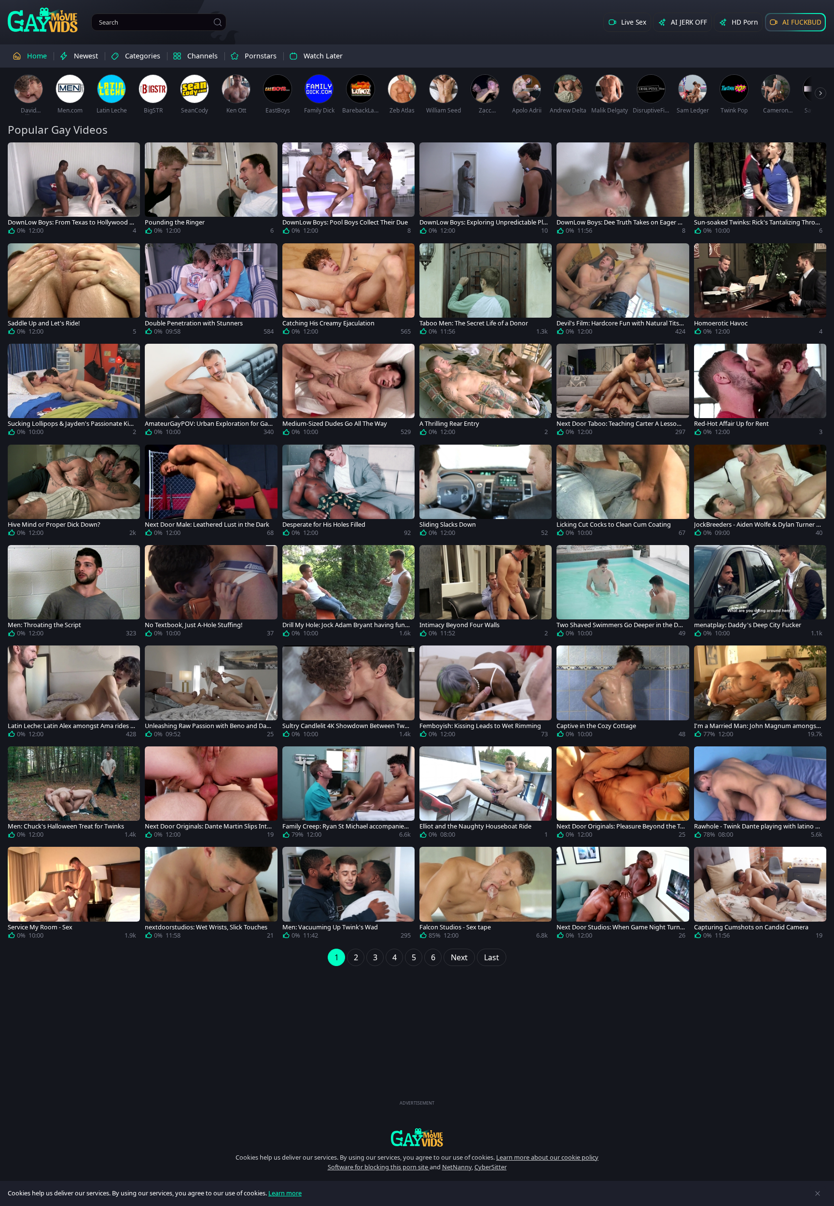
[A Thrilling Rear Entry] (485, 391)
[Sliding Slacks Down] (485, 492)
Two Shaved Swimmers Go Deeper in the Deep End (620, 625)
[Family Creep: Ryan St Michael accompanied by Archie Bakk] (348, 794)
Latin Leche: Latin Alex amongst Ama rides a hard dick (71, 725)
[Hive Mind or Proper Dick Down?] (74, 492)
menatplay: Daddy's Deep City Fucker (747, 625)
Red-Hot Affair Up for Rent (731, 423)
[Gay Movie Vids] (43, 19)
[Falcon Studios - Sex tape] (485, 894)
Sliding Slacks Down (447, 524)
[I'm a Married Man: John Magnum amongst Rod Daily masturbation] (760, 693)
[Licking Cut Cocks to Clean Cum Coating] (622, 492)
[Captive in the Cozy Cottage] (622, 693)
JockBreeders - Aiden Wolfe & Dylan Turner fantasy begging (757, 524)
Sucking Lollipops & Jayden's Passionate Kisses (71, 423)
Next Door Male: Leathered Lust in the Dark (207, 524)
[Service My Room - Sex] (74, 894)
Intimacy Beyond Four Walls (459, 625)
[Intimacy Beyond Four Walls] (485, 593)
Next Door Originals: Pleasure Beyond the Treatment (619, 826)
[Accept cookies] (817, 1193)
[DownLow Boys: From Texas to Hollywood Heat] (74, 190)
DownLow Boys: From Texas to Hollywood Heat (71, 222)
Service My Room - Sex (40, 927)
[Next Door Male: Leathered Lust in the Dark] (211, 492)
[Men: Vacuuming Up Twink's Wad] (348, 894)
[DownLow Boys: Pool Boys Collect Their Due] (348, 190)
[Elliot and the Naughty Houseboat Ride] (485, 794)
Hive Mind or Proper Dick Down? (54, 524)
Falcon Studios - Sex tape (455, 927)
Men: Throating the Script (44, 625)
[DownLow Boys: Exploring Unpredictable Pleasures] (485, 190)
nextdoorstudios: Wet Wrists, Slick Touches (206, 927)
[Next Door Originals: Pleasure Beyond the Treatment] (622, 794)
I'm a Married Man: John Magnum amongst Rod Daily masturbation (756, 725)
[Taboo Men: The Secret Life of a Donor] (485, 291)
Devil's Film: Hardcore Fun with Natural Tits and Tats (620, 323)
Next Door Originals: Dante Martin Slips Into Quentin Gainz (208, 826)
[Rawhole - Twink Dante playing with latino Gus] (760, 794)
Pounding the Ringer (175, 222)
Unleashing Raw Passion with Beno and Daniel (208, 725)
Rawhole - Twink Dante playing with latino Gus (757, 826)
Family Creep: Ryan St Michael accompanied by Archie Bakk (345, 826)
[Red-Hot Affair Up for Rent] (760, 391)
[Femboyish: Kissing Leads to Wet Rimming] (485, 693)
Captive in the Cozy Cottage (596, 725)
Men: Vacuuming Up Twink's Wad (330, 927)
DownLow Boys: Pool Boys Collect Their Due (345, 222)
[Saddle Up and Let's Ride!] (74, 291)
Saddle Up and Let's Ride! (44, 323)
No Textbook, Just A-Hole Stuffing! (193, 625)
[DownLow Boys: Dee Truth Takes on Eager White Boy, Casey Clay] (622, 190)
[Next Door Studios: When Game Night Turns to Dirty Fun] (622, 894)
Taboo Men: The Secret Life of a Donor (473, 323)
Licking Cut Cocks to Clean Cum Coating (613, 524)
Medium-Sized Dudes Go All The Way (334, 423)
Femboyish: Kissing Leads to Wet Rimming (480, 725)
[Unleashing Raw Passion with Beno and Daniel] (211, 693)
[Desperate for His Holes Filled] (348, 492)
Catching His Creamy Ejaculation (328, 323)
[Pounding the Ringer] (211, 190)
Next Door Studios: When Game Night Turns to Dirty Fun (619, 927)
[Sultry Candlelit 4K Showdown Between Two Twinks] (348, 693)
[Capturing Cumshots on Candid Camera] (760, 894)
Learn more (285, 1193)
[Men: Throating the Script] (74, 593)
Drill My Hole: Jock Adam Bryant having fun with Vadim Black (343, 625)
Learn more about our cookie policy (547, 1157)
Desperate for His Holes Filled (323, 524)
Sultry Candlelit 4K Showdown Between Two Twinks (345, 725)
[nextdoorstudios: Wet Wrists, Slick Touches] (211, 894)
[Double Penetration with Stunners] (211, 291)
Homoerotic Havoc (721, 323)
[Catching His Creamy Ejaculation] (348, 291)
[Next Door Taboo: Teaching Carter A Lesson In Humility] (622, 391)
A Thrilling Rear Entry (449, 423)
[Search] (217, 22)
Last (491, 957)
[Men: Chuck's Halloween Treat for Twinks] (74, 794)
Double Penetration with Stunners (194, 323)
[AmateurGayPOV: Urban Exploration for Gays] (211, 391)
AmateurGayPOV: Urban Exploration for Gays (208, 423)
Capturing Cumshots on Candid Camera (751, 927)
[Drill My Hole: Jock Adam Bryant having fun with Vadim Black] (348, 593)
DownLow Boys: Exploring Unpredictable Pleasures (482, 222)
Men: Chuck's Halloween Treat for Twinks (66, 826)
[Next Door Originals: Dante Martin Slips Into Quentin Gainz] (211, 794)
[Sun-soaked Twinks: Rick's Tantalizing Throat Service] (760, 190)
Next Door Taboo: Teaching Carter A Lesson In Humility (620, 423)
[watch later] (19, 154)
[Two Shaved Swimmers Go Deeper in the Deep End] (622, 593)
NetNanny (457, 1167)
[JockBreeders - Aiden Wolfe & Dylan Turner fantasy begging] (760, 492)
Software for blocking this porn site (379, 1167)
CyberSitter (490, 1167)
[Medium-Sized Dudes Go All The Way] (348, 391)
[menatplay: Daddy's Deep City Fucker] (760, 593)
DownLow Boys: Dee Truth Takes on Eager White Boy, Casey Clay (619, 222)
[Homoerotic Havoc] (760, 291)
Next (459, 957)
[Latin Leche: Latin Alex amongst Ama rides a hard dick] (74, 693)
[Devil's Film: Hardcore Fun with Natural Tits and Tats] (622, 291)
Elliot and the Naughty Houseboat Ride (475, 826)
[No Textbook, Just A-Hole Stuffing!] (211, 593)
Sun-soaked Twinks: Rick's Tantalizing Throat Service (757, 222)
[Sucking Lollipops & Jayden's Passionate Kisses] (74, 391)
